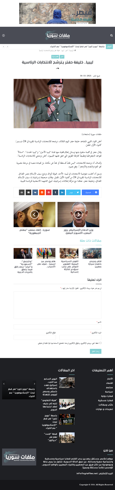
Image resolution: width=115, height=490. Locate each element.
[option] (19, 384)
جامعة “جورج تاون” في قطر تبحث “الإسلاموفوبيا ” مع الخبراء (77, 47)
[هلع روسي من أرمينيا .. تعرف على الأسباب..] (46, 253)
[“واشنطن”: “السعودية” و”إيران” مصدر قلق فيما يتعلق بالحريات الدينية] (23, 253)
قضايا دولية (55, 56)
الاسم (99, 322)
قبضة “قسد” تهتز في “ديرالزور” (50, 437)
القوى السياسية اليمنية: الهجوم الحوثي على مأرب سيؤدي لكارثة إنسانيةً (69, 266)
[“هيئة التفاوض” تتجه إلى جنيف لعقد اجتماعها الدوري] (67, 404)
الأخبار (110, 379)
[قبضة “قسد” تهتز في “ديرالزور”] (67, 437)
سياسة (109, 392)
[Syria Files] (57, 35)
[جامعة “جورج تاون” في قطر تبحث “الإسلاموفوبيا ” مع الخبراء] (67, 419)
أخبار (66, 50)
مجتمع (109, 387)
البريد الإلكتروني (95, 332)
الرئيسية (71, 50)
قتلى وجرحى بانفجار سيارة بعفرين (94, 264)
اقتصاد (109, 383)
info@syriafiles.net (87, 473)
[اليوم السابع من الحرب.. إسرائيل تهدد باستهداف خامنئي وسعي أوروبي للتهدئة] (67, 382)
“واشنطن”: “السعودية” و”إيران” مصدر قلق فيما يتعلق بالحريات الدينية (23, 266)
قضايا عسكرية (105, 400)
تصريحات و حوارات (104, 409)
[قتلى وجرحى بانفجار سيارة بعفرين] (92, 253)
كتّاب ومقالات (106, 405)
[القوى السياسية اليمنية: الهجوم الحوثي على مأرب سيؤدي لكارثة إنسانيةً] (69, 253)
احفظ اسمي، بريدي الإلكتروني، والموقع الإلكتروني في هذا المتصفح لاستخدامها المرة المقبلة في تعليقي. (68, 343)
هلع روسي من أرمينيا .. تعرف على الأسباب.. (46, 264)
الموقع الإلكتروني (51, 332)
